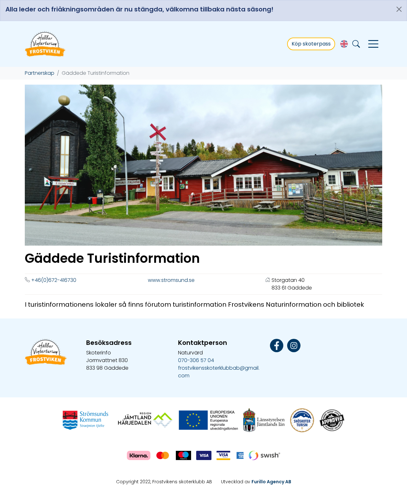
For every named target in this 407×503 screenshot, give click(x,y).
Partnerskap (39, 73)
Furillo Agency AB (271, 482)
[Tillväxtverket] (207, 419)
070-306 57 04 (196, 360)
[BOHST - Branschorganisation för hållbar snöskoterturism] (302, 419)
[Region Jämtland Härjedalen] (145, 419)
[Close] (399, 9)
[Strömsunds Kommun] (85, 419)
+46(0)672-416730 (53, 280)
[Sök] (356, 44)
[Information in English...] (344, 44)
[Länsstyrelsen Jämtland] (264, 419)
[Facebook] (276, 345)
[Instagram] (293, 345)
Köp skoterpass (311, 43)
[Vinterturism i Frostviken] (45, 44)
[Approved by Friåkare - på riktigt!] (332, 419)
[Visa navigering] (373, 44)
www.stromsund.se (171, 280)
